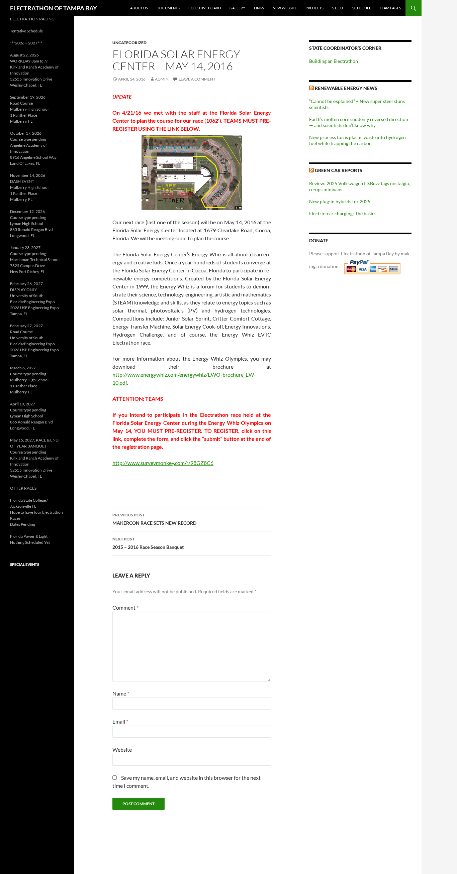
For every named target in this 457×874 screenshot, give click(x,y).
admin (162, 79)
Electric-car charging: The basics (342, 213)
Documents (168, 8)
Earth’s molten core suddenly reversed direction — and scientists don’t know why (358, 122)
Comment (125, 607)
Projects (314, 8)
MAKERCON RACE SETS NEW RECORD (154, 519)
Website (122, 749)
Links (259, 8)
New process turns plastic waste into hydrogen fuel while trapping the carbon (357, 140)
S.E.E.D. (338, 8)
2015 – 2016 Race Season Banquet (148, 543)
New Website (285, 8)
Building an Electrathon (333, 61)
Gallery (237, 8)
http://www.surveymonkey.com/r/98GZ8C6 (162, 463)
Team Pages (390, 8)
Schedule (361, 8)
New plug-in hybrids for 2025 (339, 201)
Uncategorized (129, 42)
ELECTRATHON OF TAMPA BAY (53, 8)
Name (120, 693)
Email (120, 721)
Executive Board (204, 8)
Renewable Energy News (346, 88)
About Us (139, 8)
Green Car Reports (338, 170)
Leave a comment (197, 79)
